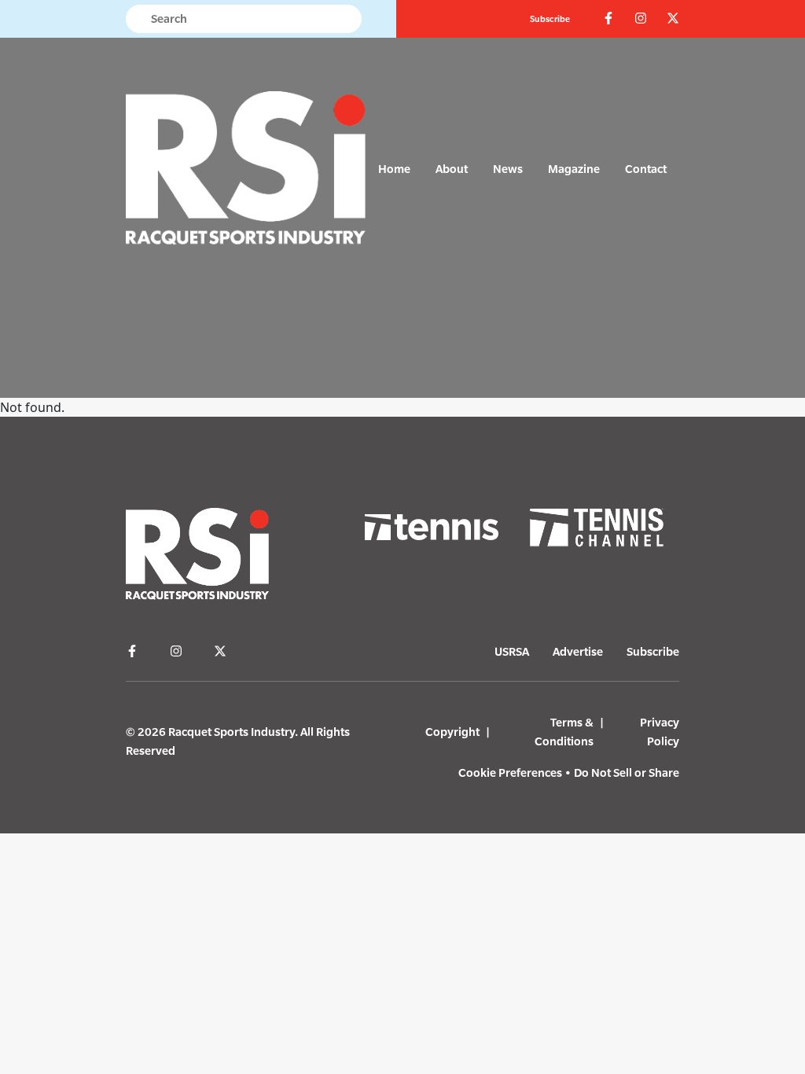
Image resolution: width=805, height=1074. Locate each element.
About (452, 168)
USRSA (511, 651)
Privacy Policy (659, 731)
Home (394, 168)
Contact (646, 168)
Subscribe (550, 19)
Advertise (578, 651)
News (508, 168)
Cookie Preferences (510, 772)
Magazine (574, 168)
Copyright (452, 731)
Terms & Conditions (564, 731)
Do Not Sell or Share (626, 772)
